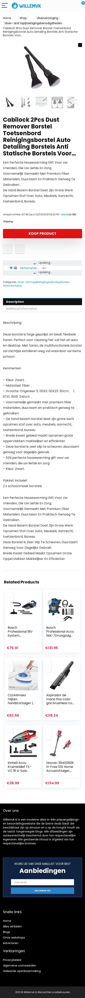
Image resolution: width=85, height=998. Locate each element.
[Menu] (4, 5)
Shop (23, 18)
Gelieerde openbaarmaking (22, 971)
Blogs (6, 932)
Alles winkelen (12, 926)
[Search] (64, 5)
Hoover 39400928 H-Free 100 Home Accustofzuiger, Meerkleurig (60, 768)
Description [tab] (15, 302)
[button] (80, 45)
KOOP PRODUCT (42, 233)
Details (64, 214)
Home (7, 18)
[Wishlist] (73, 5)
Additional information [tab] (21, 309)
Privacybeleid (12, 960)
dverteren (11, 943)
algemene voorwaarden (19, 965)
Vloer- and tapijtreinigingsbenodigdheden (33, 23)
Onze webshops (14, 938)
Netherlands (28, 268)
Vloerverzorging (47, 18)
